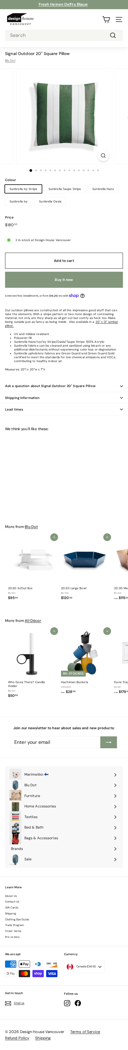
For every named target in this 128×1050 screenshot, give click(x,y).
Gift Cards (11, 907)
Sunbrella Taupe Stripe (65, 189)
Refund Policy (17, 1037)
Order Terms (13, 931)
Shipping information (22, 398)
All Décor (33, 620)
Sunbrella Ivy (19, 201)
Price (9, 217)
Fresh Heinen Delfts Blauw (63, 4)
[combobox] (64, 35)
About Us (11, 896)
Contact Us (12, 901)
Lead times (14, 409)
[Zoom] (103, 155)
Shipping (10, 913)
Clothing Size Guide (17, 919)
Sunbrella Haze (103, 189)
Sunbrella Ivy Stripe (23, 189)
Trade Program (14, 925)
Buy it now (64, 279)
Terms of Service (85, 1031)
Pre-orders (12, 937)
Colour (10, 180)
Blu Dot (10, 60)
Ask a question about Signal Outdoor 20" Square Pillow (50, 386)
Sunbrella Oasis (50, 201)
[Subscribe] (108, 742)
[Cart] (106, 19)
